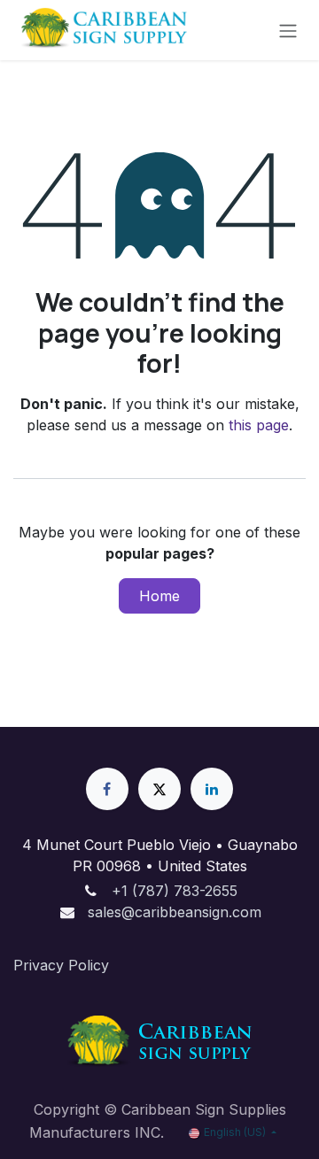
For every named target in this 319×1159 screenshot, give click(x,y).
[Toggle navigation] (288, 30)
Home (159, 596)
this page (259, 425)
